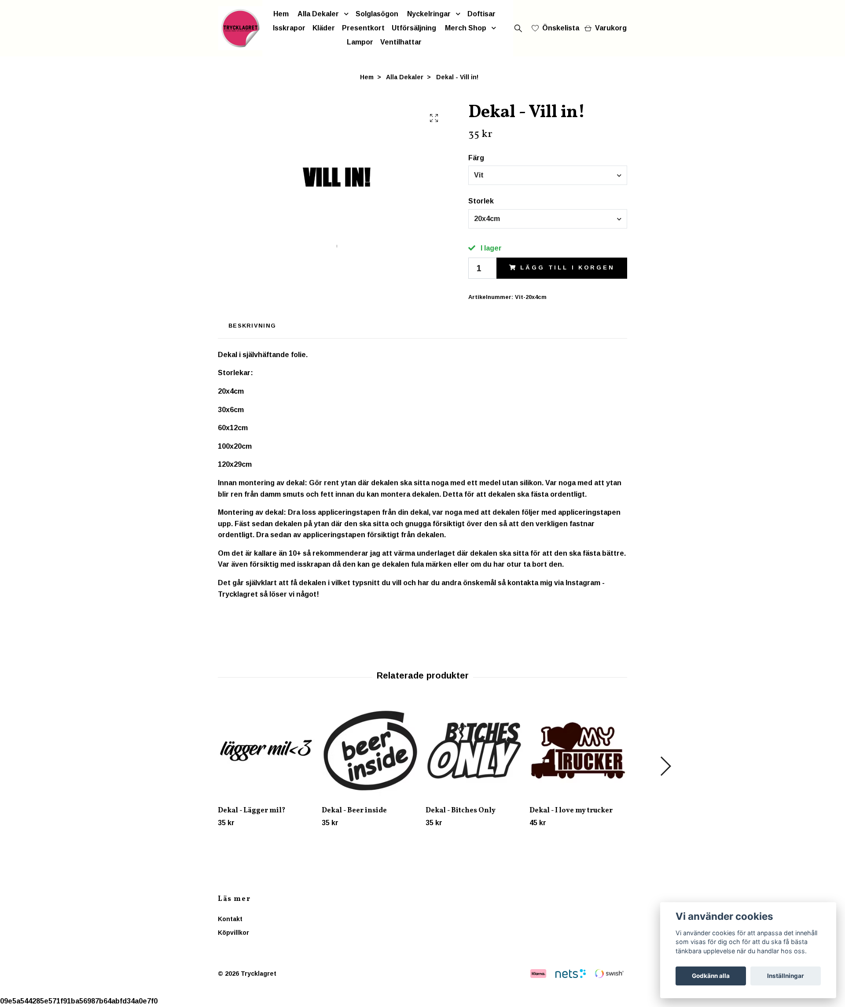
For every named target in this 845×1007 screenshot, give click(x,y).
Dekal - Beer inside (354, 810)
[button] (665, 766)
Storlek (481, 201)
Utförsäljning (414, 28)
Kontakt (230, 918)
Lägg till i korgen (567, 267)
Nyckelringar (429, 14)
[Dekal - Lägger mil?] (266, 750)
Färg (476, 158)
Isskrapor (289, 28)
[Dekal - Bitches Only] (474, 750)
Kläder (323, 28)
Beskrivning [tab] (252, 325)
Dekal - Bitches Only (461, 810)
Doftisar (481, 14)
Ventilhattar (401, 42)
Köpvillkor (233, 932)
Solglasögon (377, 14)
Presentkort (363, 28)
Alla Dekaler (318, 14)
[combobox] (547, 175)
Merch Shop (465, 28)
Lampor (360, 42)
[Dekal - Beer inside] (370, 750)
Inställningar (785, 975)
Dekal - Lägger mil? (251, 810)
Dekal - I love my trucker (571, 810)
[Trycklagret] (240, 28)
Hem (281, 14)
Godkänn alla (711, 975)
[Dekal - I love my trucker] (578, 750)
